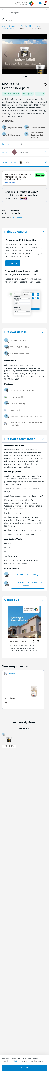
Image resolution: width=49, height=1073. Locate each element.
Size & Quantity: (9, 162)
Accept (24, 1068)
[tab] (24, 231)
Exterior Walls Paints (29, 26)
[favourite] (45, 84)
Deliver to (10, 20)
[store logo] (24, 4)
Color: (4, 152)
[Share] (40, 84)
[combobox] (24, 12)
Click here (17, 1061)
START (11, 263)
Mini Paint (10, 698)
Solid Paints (7, 29)
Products (13, 26)
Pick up (5, 213)
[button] (41, 54)
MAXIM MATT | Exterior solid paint (9, 746)
